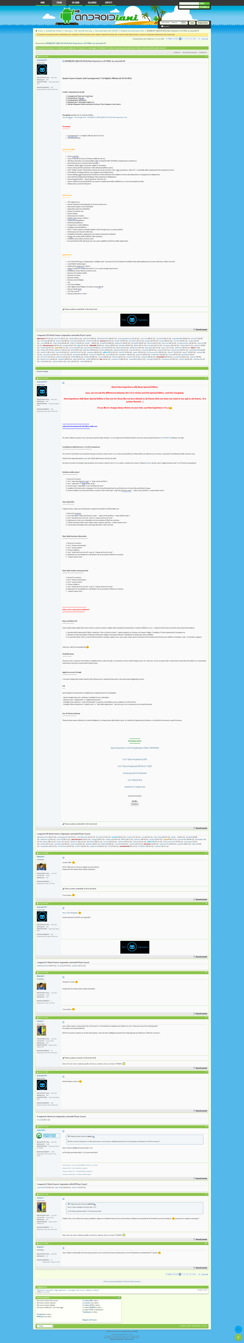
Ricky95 (115, 357)
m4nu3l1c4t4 (175, 350)
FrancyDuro (167, 346)
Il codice (86, 1305)
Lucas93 (106, 842)
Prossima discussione (131, 1281)
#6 (206, 1017)
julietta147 (58, 350)
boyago (147, 341)
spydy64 (61, 359)
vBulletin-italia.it (129, 1339)
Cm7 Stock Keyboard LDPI (135, 759)
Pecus (171, 355)
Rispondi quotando (201, 329)
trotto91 (182, 359)
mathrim (43, 352)
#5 (206, 972)
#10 (206, 1243)
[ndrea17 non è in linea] (41, 1030)
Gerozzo (72, 348)
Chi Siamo (75, 2)
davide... (88, 343)
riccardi (100, 357)
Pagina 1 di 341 (173, 39)
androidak (159, 339)
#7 (206, 1072)
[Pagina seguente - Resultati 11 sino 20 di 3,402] (199, 39)
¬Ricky (82, 362)
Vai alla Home (196, 1326)
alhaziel (85, 339)
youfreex (55, 362)
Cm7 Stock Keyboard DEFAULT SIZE (135, 766)
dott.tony (165, 343)
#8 (206, 1126)
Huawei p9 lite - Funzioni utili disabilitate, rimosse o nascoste (80, 1165)
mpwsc (135, 352)
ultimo (204, 39)
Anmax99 (194, 339)
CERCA (202, 3)
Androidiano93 (62, 837)
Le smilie (86, 1303)
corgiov (191, 341)
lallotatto (117, 350)
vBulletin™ (122, 1334)
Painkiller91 (123, 355)
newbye (199, 352)
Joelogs (42, 350)
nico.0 (62, 355)
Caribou (129, 837)
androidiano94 (82, 837)
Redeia (86, 357)
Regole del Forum (90, 1320)
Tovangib (149, 359)
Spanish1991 (44, 359)
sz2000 (88, 359)
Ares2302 (73, 341)
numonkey (76, 355)
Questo (149, 463)
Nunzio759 (93, 355)
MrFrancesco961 (153, 352)
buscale (161, 341)
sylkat (75, 359)
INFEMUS (178, 348)
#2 (206, 378)
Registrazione (203, 23)
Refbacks (40, 1317)
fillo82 (136, 346)
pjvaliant (59, 357)
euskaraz (109, 840)
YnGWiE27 (142, 846)
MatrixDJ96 (74, 352)
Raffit (73, 357)
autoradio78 (41, 1188)
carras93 (176, 341)
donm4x (150, 343)
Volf (41, 362)
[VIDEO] (92, 1307)
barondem (132, 341)
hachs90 (104, 348)
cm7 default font (135, 780)
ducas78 (200, 343)
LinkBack (176, 52)
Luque (159, 350)
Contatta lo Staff (185, 1326)
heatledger (199, 840)
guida (86, 458)
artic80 (88, 341)
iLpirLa (163, 348)
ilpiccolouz (148, 348)
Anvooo (58, 341)
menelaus (90, 352)
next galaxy (47, 355)
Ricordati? (166, 26)
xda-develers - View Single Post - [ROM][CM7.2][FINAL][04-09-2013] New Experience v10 (94, 117)
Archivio (204, 1326)
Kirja (72, 350)
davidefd (103, 343)
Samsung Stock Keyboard (135, 773)
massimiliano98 (194, 350)
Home (43, 2)
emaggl (65, 346)
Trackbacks (87, 1312)
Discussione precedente (113, 1281)
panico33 (139, 355)
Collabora (92, 2)
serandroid (177, 357)
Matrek (58, 352)
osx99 (108, 355)
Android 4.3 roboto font (135, 787)
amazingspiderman (124, 339)
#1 (206, 56)
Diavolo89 (134, 343)
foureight (150, 346)
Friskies (182, 346)
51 (191, 39)
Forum (59, 2)
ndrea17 (170, 352)
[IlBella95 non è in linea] (41, 865)
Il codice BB (87, 1301)
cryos (42, 343)
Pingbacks (41, 1314)
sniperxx (193, 357)
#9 (206, 1194)
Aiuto (192, 23)
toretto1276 (115, 359)
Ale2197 (57, 339)
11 (187, 39)
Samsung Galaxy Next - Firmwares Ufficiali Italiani (76, 1174)
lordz (131, 350)
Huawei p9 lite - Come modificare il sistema (74, 1168)
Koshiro (102, 350)
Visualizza (202, 52)
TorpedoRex (133, 359)
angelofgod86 (177, 339)
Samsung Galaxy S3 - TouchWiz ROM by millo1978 (77, 1171)
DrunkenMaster (183, 343)
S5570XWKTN (165, 438)
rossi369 (129, 357)
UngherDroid (94, 846)
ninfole (42, 844)
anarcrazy (143, 339)
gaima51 (197, 346)
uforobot (196, 359)
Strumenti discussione (189, 52)
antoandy (43, 341)
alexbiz (71, 339)
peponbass (185, 355)
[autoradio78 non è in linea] (42, 69)
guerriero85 (88, 348)
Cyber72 (73, 343)
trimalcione (166, 359)
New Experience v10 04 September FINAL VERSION (135, 748)
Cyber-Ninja (57, 343)
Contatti (108, 2)
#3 (206, 853)
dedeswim (118, 343)
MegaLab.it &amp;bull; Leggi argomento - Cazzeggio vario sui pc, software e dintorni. (68, 1290)
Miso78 (121, 352)
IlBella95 (133, 348)
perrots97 (43, 357)
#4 (206, 903)
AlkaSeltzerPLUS (103, 339)
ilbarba (118, 348)
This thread (45, 1292)
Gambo (43, 348)
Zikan (69, 362)
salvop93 (144, 357)
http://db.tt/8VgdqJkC (70, 913)
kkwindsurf (87, 350)
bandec (117, 341)
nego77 (185, 352)
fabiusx (107, 346)
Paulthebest (155, 355)
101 (194, 39)
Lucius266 (144, 350)
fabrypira (122, 346)
